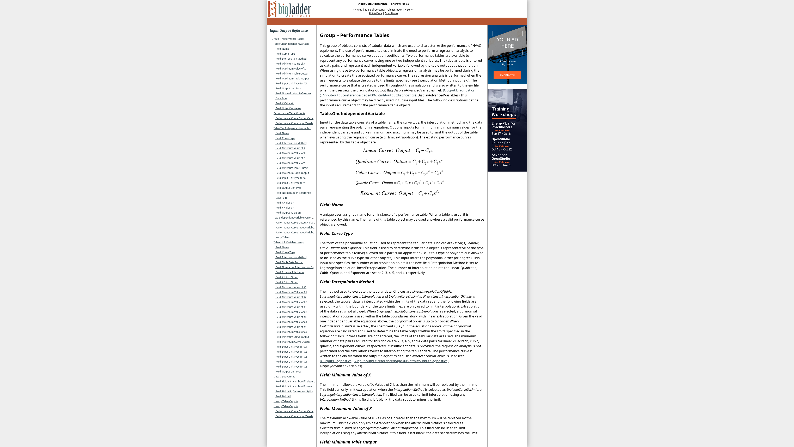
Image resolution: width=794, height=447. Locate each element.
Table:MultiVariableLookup (289, 242)
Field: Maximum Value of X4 (291, 322)
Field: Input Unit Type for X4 (291, 361)
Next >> (409, 9)
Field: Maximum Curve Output (292, 342)
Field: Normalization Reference (293, 93)
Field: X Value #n (284, 103)
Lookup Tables (282, 237)
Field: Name (282, 48)
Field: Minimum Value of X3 (290, 307)
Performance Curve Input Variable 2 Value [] (300, 232)
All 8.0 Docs (375, 13)
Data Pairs (281, 98)
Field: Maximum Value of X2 (291, 302)
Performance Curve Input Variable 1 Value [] (300, 123)
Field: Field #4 (283, 396)
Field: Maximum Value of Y (290, 163)
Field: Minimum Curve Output (292, 337)
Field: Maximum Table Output (292, 78)
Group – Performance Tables (288, 39)
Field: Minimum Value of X (290, 63)
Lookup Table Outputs (286, 401)
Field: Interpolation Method (290, 58)
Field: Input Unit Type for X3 (291, 356)
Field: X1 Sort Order (286, 277)
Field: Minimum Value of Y (290, 158)
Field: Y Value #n (284, 207)
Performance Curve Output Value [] (295, 118)
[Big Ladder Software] (289, 9)
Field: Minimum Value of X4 (290, 317)
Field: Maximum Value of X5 (291, 332)
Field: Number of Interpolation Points (296, 267)
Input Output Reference (289, 30)
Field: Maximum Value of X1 (291, 292)
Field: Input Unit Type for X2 (291, 351)
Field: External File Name (289, 272)
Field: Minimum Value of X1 (290, 287)
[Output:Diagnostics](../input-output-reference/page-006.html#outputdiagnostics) (384, 361)
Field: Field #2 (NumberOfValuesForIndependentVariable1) (309, 386)
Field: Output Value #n (288, 108)
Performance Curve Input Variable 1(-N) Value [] (302, 416)
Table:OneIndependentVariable (291, 44)
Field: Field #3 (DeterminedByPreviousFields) (301, 391)
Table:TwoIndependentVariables (292, 128)
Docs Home (391, 13)
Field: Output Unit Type (288, 88)
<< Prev (357, 9)
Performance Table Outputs (289, 113)
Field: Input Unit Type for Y (290, 183)
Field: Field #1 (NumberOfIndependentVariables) (303, 381)
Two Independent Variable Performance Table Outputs (305, 217)
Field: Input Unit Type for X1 (291, 83)
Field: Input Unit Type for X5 (291, 366)
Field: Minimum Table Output (291, 73)
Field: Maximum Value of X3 (291, 312)
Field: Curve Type (285, 53)
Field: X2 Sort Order (286, 282)
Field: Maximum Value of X (290, 68)
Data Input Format (284, 376)
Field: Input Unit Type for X (290, 178)
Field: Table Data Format (289, 262)
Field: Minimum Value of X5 (290, 327)
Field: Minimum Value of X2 (290, 297)
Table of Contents (375, 9)
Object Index (394, 9)
